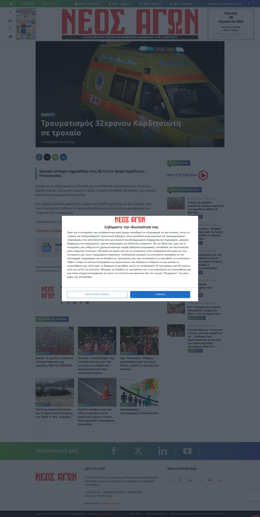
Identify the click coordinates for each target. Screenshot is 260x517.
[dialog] (130, 258)
